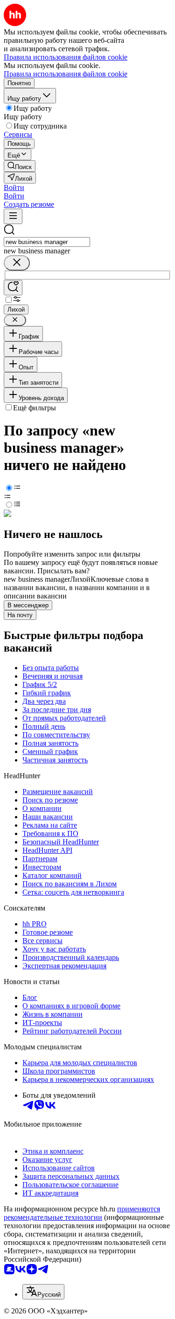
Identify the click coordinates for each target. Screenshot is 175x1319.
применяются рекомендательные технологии (82, 1213)
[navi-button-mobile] (13, 216)
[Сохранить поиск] (13, 287)
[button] (14, 187)
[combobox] (47, 242)
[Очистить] (17, 263)
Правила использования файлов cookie (65, 74)
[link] (19, 166)
